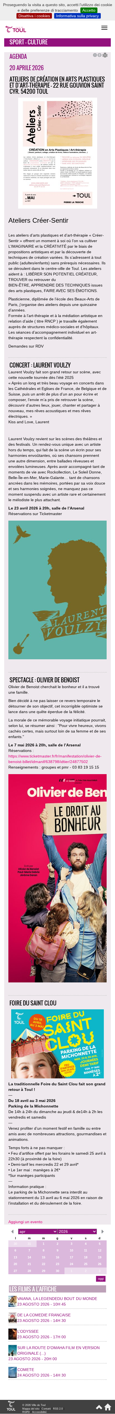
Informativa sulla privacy (77, 16)
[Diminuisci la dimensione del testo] (98, 54)
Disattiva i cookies (34, 16)
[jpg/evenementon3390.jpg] (57, 591)
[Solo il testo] (103, 54)
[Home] (107, 1409)
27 (15, 1271)
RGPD (26, 1412)
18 (85, 1257)
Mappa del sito (30, 1408)
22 (43, 1264)
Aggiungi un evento (25, 1222)
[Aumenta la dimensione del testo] (94, 54)
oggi (101, 1278)
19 (99, 1257)
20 (15, 1264)
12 (99, 1250)
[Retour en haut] (99, 1409)
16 (57, 1257)
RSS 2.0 (58, 1408)
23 (57, 1264)
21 (29, 1264)
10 (71, 1250)
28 (29, 1271)
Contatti (46, 1408)
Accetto (88, 10)
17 (71, 1257)
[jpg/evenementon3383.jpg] (57, 879)
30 (15, 1243)
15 (43, 1257)
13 (15, 1257)
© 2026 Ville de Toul (33, 1405)
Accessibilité (39, 1412)
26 (99, 1264)
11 (85, 1250)
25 (85, 1264)
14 (29, 1257)
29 (43, 1271)
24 (71, 1264)
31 (29, 1243)
